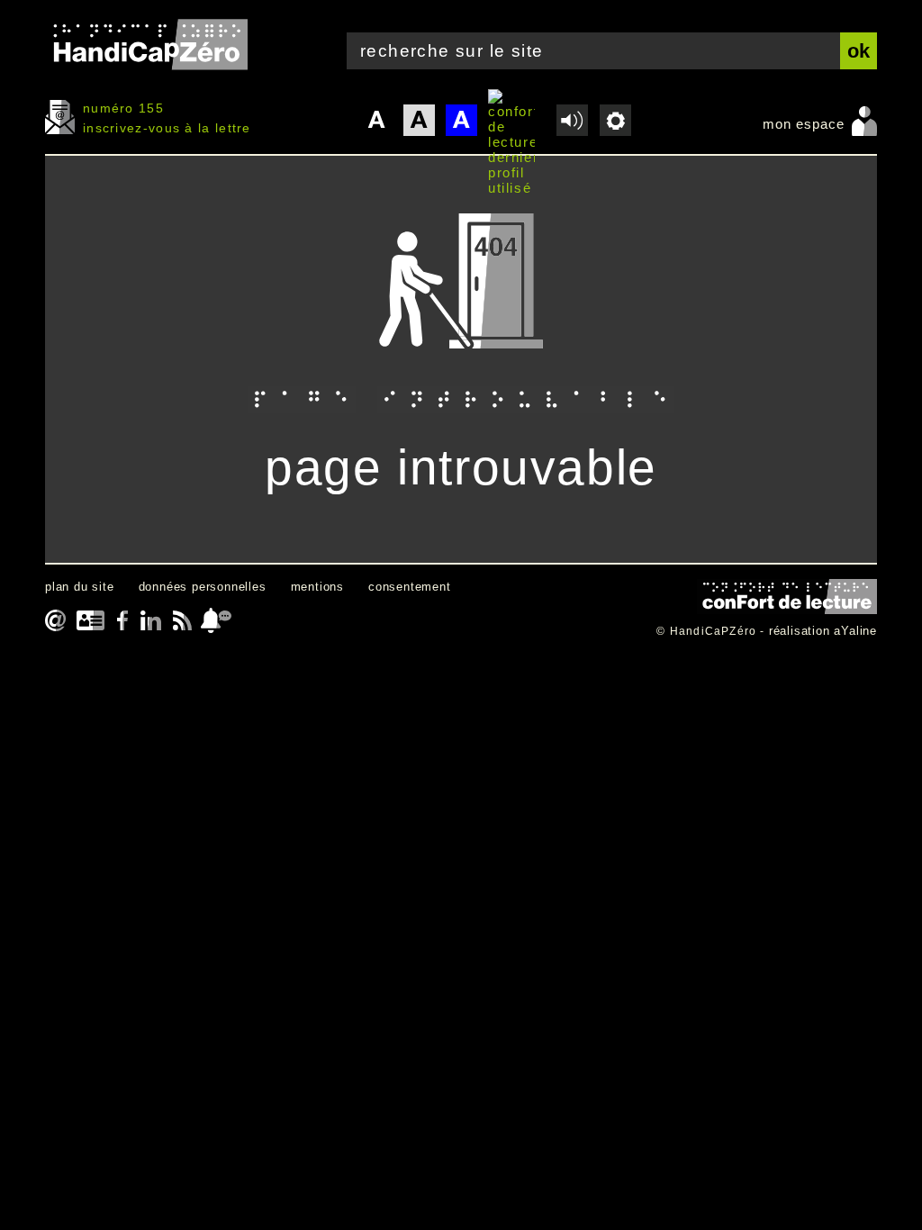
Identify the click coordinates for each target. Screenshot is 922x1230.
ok (858, 51)
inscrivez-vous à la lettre (167, 128)
